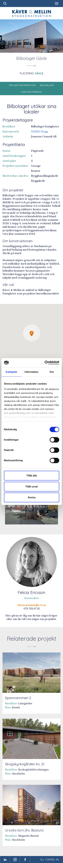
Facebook (25, 859)
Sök (5, 3)
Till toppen (47, 859)
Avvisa (31, 497)
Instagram (15, 859)
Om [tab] (52, 371)
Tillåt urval (31, 486)
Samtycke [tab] (11, 371)
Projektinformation (22, 85)
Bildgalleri (47, 85)
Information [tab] (31, 371)
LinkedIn (5, 859)
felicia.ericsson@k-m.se (31, 605)
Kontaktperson (31, 91)
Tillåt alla (31, 475)
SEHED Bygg (39, 131)
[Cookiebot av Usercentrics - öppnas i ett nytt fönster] (45, 363)
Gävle (39, 73)
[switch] (54, 439)
